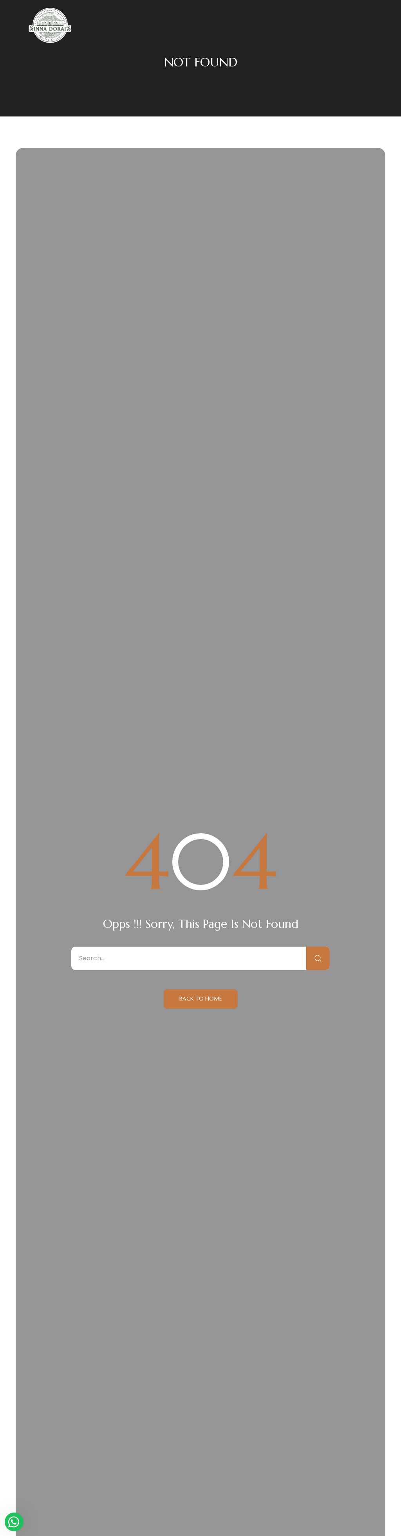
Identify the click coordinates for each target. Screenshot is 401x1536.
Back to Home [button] (200, 998)
